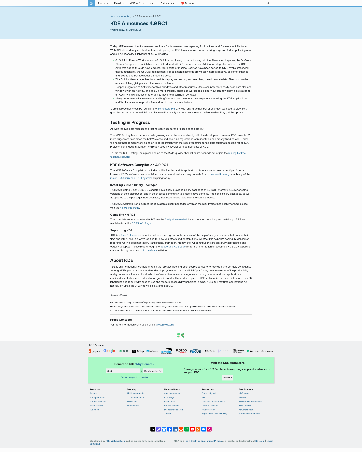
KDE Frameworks (98, 401)
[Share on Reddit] (181, 428)
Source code (133, 405)
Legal (269, 441)
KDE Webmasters (115, 441)
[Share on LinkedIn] (175, 428)
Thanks (167, 413)
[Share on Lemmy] (186, 428)
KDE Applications (98, 397)
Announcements (119, 16)
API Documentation (136, 393)
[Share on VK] (203, 428)
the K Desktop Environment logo (203, 441)
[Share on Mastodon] (158, 428)
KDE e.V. (243, 397)
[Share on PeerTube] (198, 428)
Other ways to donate (134, 377)
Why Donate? (144, 364)
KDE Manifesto (246, 409)
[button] (269, 3)
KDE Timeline (245, 405)
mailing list (234, 153)
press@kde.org (165, 324)
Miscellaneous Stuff (173, 409)
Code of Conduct (210, 405)
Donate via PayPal (152, 371)
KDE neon (94, 409)
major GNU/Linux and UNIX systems (131, 178)
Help (204, 397)
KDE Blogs (169, 397)
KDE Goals (132, 401)
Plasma (93, 393)
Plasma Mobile (97, 405)
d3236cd (95, 444)
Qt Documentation (135, 397)
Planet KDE (169, 401)
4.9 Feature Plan (166, 108)
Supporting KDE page (173, 246)
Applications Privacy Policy (214, 413)
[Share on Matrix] (152, 428)
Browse (227, 377)
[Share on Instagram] (209, 428)
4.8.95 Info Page (129, 207)
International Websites (249, 413)
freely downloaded (176, 219)
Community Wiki (209, 393)
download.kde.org (218, 174)
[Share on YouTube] (192, 428)
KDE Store (244, 393)
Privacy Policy (208, 409)
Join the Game (148, 250)
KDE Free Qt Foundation (250, 401)
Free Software (129, 235)
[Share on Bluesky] (164, 428)
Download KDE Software (213, 401)
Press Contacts (171, 405)
